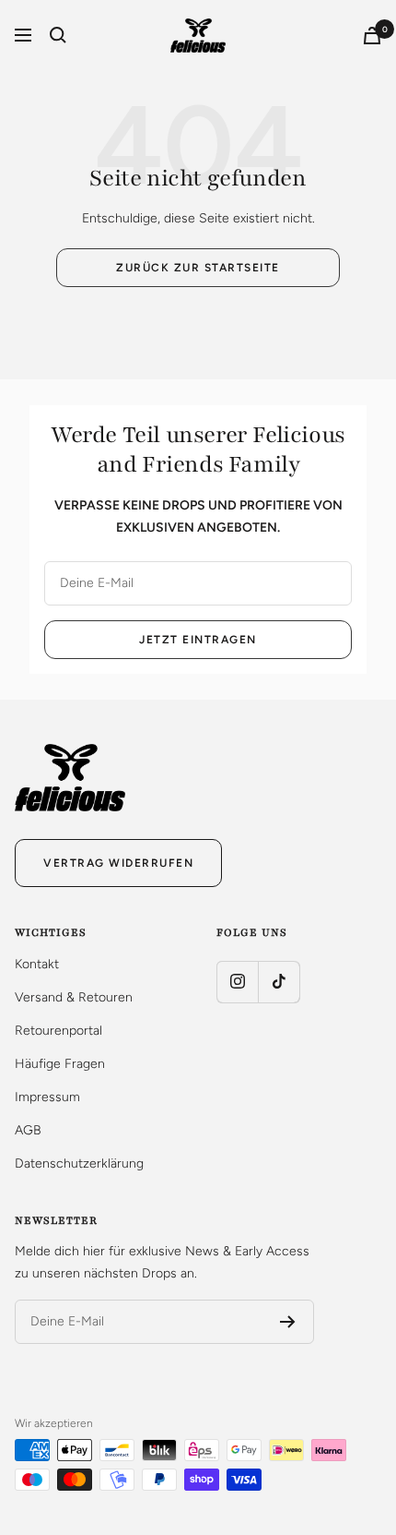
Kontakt (37, 964)
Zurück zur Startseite (198, 267)
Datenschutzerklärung (79, 1163)
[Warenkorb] (372, 35)
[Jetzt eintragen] (288, 1321)
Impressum (47, 1097)
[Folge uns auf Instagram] (237, 981)
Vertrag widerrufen (118, 863)
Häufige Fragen (60, 1064)
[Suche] (58, 35)
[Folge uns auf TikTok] (278, 981)
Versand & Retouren (74, 997)
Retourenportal (58, 1030)
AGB (28, 1130)
